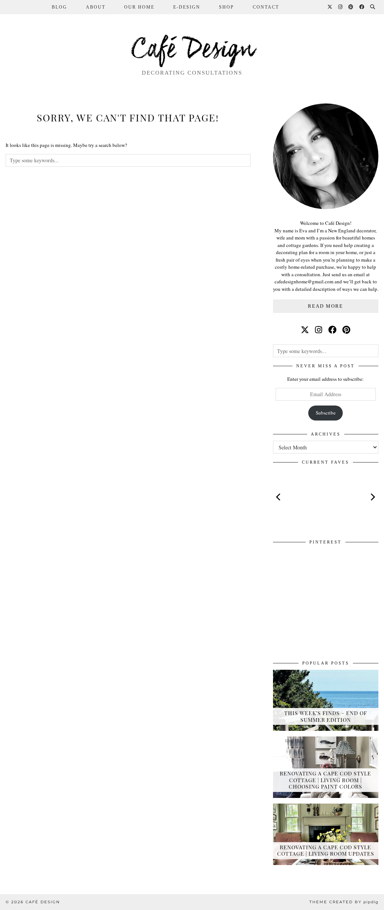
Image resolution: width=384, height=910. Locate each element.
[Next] (372, 497)
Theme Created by (343, 902)
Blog (59, 7)
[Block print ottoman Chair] (325, 497)
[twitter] (305, 329)
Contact (266, 7)
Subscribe (326, 412)
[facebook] (332, 329)
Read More (325, 306)
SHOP (226, 7)
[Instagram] (340, 7)
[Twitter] (330, 7)
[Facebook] (362, 7)
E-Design (186, 7)
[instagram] (318, 329)
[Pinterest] (351, 7)
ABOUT (95, 7)
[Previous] (279, 497)
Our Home (139, 7)
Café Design (192, 50)
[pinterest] (346, 329)
